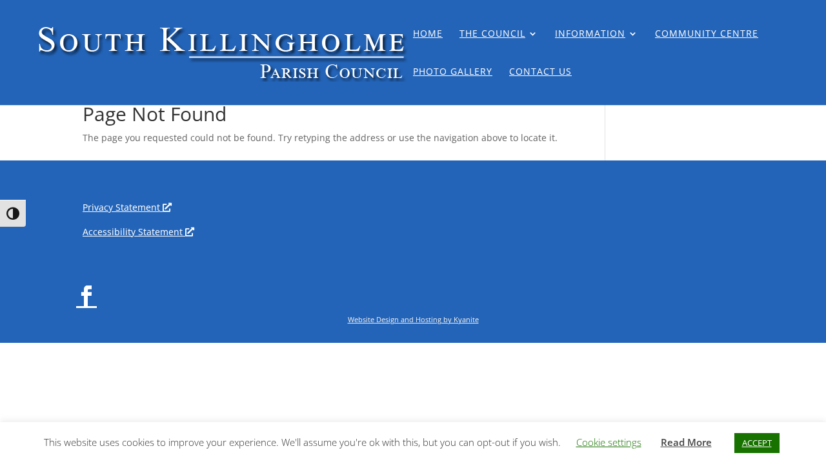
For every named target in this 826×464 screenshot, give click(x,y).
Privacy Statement (124, 207)
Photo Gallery (452, 72)
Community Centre (706, 34)
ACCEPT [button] (757, 443)
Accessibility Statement (136, 232)
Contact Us (540, 72)
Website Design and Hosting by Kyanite (413, 319)
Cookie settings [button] (608, 442)
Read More (686, 442)
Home (428, 34)
